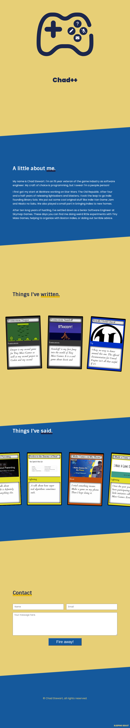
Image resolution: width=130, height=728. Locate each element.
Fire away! (65, 642)
